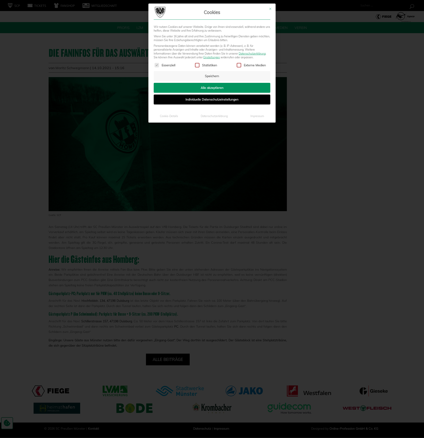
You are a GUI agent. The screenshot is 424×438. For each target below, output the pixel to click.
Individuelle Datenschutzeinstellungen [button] (212, 99)
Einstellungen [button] (211, 57)
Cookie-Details (169, 116)
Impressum (257, 116)
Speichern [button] (212, 76)
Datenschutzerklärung (252, 53)
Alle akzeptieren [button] (212, 88)
